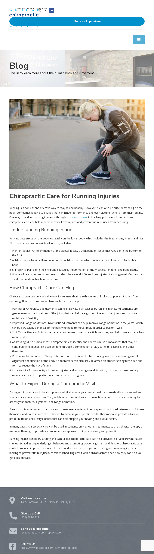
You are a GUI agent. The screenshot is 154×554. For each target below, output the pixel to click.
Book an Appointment (89, 21)
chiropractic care (76, 217)
